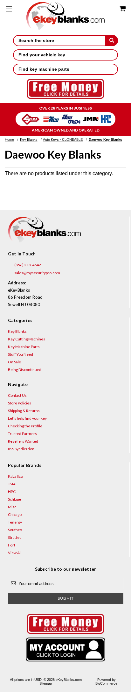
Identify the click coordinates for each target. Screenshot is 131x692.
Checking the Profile (25, 426)
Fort (11, 545)
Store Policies (19, 403)
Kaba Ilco (15, 476)
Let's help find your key (27, 418)
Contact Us (17, 395)
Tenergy (15, 522)
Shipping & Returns (24, 410)
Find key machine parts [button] (43, 69)
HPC (12, 491)
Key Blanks (17, 331)
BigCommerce (106, 683)
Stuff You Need (20, 354)
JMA (12, 484)
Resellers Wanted (23, 441)
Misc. (12, 506)
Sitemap (45, 683)
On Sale (14, 362)
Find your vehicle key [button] (41, 54)
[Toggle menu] (8, 9)
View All (15, 552)
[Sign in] (65, 649)
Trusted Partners (22, 433)
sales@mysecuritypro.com (37, 272)
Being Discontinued (24, 369)
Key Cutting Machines (26, 339)
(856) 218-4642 (27, 264)
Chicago (15, 514)
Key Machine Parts (24, 346)
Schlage (14, 499)
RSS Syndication (21, 448)
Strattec (14, 537)
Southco (15, 529)
